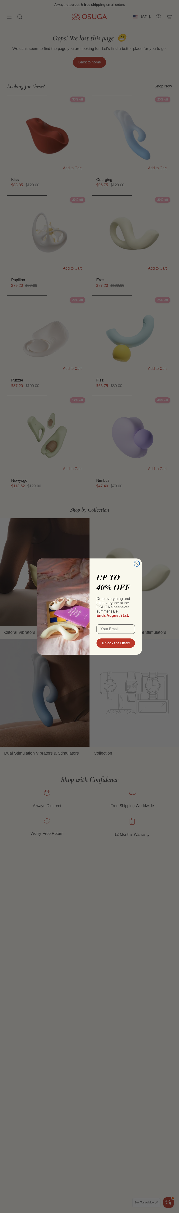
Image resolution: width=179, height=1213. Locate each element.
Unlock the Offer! (116, 643)
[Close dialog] (137, 563)
